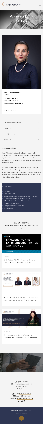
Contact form (21, 377)
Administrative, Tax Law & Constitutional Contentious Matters (18, 202)
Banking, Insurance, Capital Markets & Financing (20, 196)
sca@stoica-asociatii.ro (25, 398)
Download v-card (11, 110)
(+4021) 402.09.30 (12, 98)
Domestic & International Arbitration (17, 198)
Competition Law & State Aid (14, 206)
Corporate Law (9, 194)
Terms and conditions (21, 413)
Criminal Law (8, 208)
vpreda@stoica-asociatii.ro (13, 103)
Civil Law (7, 191)
